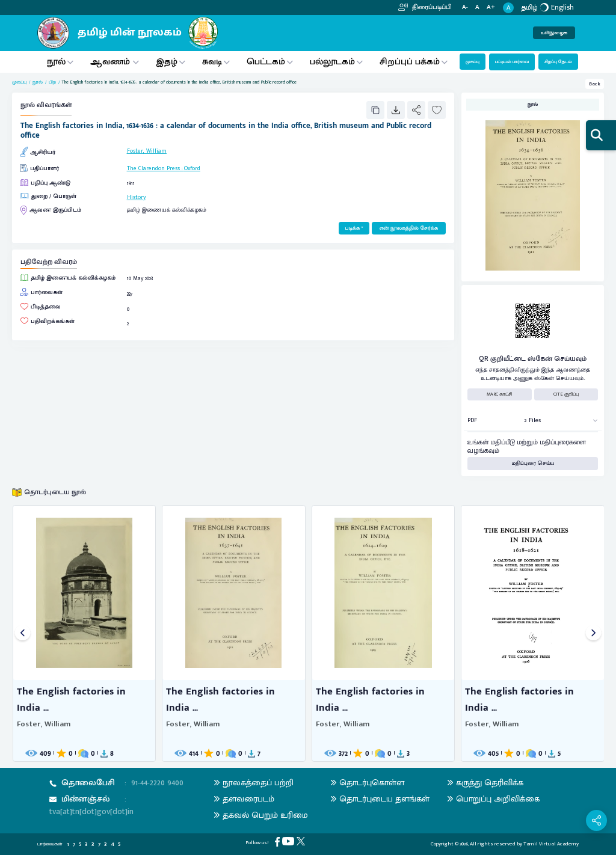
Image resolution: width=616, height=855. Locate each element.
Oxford (192, 168)
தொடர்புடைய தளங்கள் (384, 798)
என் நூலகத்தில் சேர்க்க (409, 228)
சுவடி (212, 61)
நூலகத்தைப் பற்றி (258, 782)
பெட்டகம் (266, 61)
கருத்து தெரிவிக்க (489, 782)
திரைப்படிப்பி (431, 7)
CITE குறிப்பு (566, 394)
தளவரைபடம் (248, 798)
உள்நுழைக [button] (554, 32)
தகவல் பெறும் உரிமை (265, 815)
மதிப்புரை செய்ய (533, 463)
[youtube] (289, 840)
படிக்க (352, 228)
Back (594, 83)
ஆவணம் (111, 61)
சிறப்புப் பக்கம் (410, 61)
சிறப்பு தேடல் (558, 62)
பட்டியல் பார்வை (512, 62)
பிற (52, 82)
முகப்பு (472, 62)
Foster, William (147, 151)
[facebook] (278, 841)
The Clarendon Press (153, 168)
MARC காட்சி (500, 394)
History (136, 197)
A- (465, 7)
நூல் (56, 61)
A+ (491, 7)
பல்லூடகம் (332, 61)
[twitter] (302, 840)
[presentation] (22, 633)
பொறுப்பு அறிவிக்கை (498, 798)
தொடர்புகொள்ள (371, 782)
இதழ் (166, 61)
